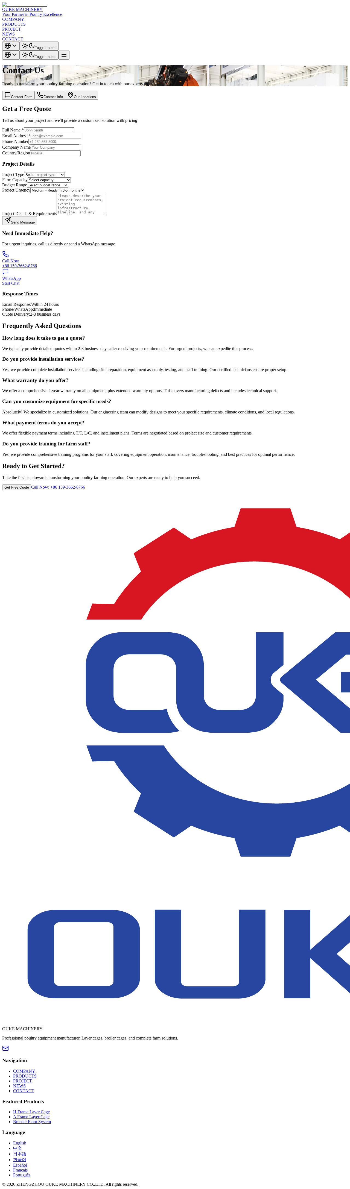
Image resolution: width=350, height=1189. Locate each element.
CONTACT (12, 39)
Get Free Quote (16, 487)
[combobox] (11, 46)
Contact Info (53, 97)
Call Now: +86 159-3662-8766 (58, 487)
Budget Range (14, 185)
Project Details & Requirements (29, 213)
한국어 (19, 1159)
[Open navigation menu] (64, 55)
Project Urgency (16, 190)
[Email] (5, 1050)
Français (20, 1170)
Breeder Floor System (32, 1121)
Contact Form (22, 97)
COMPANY (13, 19)
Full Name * (13, 130)
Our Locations (85, 97)
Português (21, 1175)
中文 (17, 1148)
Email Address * (16, 135)
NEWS (8, 34)
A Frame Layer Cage (31, 1116)
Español (20, 1165)
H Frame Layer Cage (31, 1111)
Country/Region (16, 153)
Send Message (23, 222)
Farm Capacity (15, 179)
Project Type (13, 174)
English (19, 1143)
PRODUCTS (14, 24)
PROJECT (11, 29)
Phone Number (15, 141)
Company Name (16, 147)
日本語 (19, 1154)
